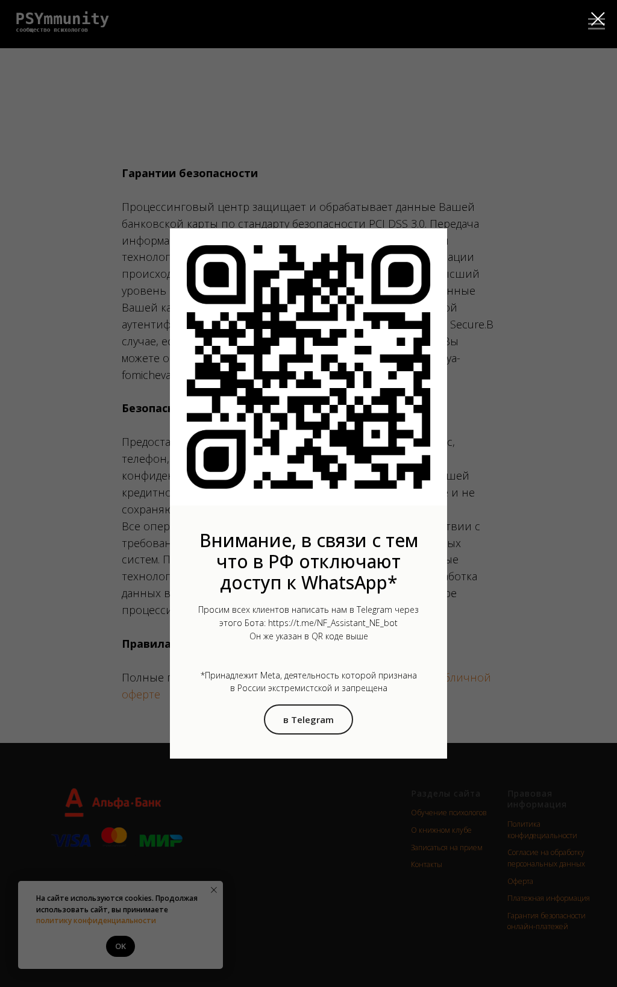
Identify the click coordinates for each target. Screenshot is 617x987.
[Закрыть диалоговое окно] (598, 19)
